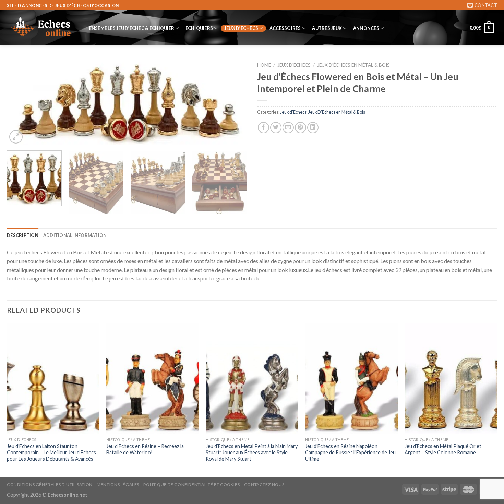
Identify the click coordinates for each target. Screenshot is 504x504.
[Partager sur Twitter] (275, 127)
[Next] (233, 102)
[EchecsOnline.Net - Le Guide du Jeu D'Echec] (41, 27)
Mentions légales (118, 484)
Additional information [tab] (75, 235)
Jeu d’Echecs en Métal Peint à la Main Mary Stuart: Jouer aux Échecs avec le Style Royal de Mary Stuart (252, 452)
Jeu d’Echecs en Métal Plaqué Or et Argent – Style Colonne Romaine (443, 449)
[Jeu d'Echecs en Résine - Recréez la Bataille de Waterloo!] (152, 378)
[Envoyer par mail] (288, 127)
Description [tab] (22, 235)
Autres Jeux (327, 28)
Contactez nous (264, 484)
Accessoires (285, 28)
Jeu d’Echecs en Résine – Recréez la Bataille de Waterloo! (145, 449)
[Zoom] (16, 137)
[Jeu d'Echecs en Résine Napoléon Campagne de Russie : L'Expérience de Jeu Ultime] (351, 378)
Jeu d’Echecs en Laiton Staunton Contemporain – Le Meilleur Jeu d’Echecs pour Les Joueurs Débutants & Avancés (51, 452)
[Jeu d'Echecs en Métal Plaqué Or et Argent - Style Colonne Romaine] (451, 378)
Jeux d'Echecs (294, 65)
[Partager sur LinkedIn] (313, 127)
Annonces (366, 28)
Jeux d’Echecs (241, 28)
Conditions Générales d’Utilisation (50, 484)
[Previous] (20, 102)
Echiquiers (199, 28)
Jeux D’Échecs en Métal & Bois (353, 65)
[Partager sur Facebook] (263, 127)
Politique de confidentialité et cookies (191, 484)
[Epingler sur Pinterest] (300, 127)
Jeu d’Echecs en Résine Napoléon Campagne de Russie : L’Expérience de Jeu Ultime (350, 452)
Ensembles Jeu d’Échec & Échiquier (131, 28)
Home (264, 65)
